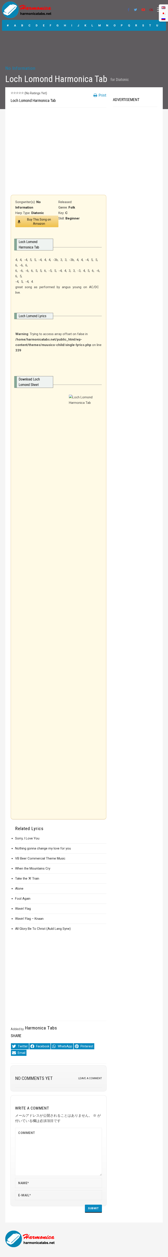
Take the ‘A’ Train (27, 878)
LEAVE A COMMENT (90, 1078)
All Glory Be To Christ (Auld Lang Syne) (43, 929)
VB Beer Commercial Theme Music (40, 858)
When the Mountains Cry (32, 868)
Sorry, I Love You (27, 838)
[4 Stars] (20, 93)
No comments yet (34, 1078)
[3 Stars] (17, 93)
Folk (71, 207)
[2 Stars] (14, 93)
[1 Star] (12, 93)
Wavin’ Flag (23, 909)
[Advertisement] (58, 151)
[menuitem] (163, 18)
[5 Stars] (22, 93)
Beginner (72, 218)
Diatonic (122, 79)
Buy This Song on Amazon (39, 221)
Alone (19, 889)
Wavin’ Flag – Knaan (29, 919)
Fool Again (22, 899)
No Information (20, 68)
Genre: (63, 207)
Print (102, 95)
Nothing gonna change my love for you (43, 848)
